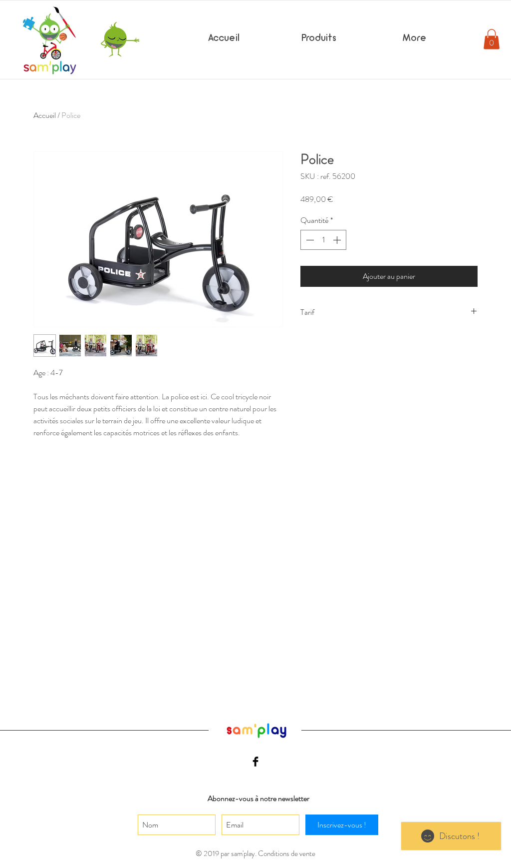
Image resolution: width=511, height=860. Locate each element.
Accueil (44, 115)
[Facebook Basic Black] (255, 762)
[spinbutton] (323, 239)
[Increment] (338, 239)
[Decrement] (309, 239)
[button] (491, 39)
